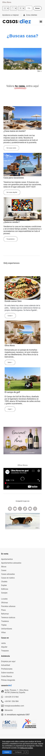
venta (3, 643)
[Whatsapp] (20, 509)
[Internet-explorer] (25, 509)
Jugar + (10, 409)
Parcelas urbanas (8, 606)
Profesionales (6, 669)
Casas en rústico (8, 578)
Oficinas (4, 602)
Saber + (10, 362)
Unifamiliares (6, 629)
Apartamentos (7, 559)
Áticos (3, 567)
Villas (3, 632)
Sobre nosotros (7, 672)
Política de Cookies (26, 748)
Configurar (18, 752)
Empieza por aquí (8, 661)
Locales (4, 599)
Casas (3, 570)
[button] (41, 21)
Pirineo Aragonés (8, 680)
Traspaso (5, 651)
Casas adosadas (8, 574)
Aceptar (6, 752)
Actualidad (5, 665)
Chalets (4, 581)
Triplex (4, 625)
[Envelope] (30, 509)
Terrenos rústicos (8, 617)
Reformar (5, 614)
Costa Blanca (6, 676)
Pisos (3, 610)
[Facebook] (10, 509)
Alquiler (4, 647)
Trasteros (5, 621)
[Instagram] (35, 509)
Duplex (4, 585)
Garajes (4, 593)
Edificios (4, 589)
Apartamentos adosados (11, 563)
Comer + (10, 316)
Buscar (37, 8)
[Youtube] (15, 509)
